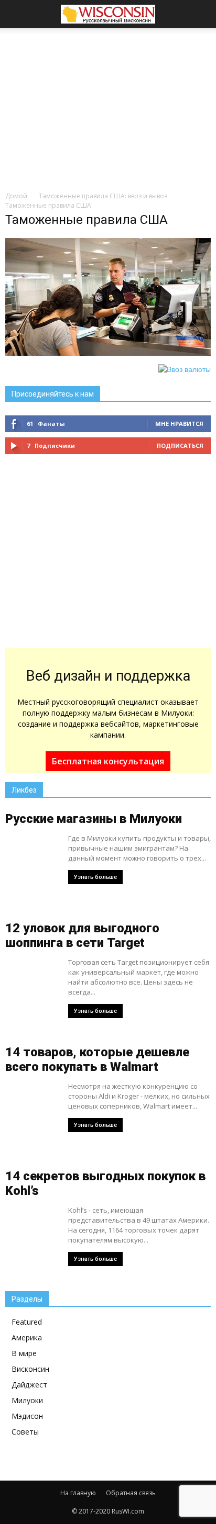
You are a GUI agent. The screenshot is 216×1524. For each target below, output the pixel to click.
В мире (24, 1353)
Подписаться (180, 445)
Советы (25, 1432)
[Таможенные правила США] (108, 353)
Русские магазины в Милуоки (93, 818)
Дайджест (29, 1385)
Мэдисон (27, 1416)
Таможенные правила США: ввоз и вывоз (103, 195)
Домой (16, 195)
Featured (27, 1322)
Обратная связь (131, 1492)
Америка (27, 1337)
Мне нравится (179, 423)
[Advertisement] (108, 106)
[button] (201, 14)
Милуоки (27, 1400)
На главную (78, 1492)
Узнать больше (95, 877)
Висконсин (30, 1369)
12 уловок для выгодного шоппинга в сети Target (82, 935)
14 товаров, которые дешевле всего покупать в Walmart (97, 1059)
